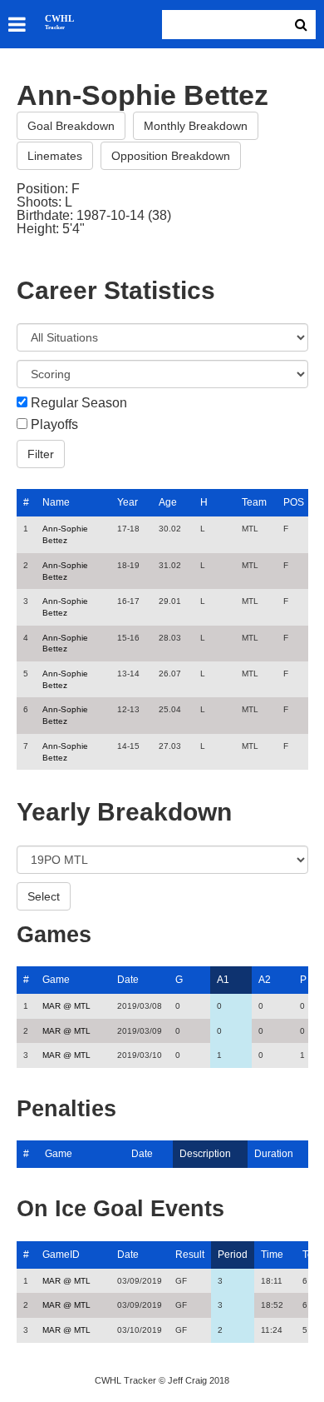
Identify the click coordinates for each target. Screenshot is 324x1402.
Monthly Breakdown (196, 125)
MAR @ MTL (66, 1005)
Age (168, 502)
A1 (223, 979)
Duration (273, 1154)
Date (128, 979)
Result (189, 1254)
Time (272, 1254)
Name (56, 502)
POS (293, 502)
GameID (61, 1254)
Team (254, 502)
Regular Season (79, 403)
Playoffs (54, 425)
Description (205, 1154)
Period (233, 1254)
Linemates (54, 155)
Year (127, 502)
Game (56, 979)
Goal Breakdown (71, 125)
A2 (264, 979)
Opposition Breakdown (170, 155)
